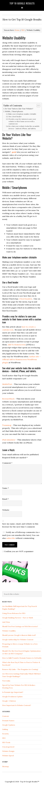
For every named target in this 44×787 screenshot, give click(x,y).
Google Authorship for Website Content (17, 640)
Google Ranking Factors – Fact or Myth (17, 618)
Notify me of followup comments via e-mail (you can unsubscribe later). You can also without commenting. (21, 535)
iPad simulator (8, 440)
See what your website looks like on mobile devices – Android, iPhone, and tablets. (23, 127)
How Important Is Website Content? (16, 705)
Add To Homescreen (16, 344)
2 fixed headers (25, 299)
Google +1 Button (9, 701)
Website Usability (9, 631)
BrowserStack (8, 399)
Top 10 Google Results (22, 3)
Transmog (6, 425)
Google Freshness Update (12, 697)
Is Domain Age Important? (12, 692)
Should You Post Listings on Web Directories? (20, 626)
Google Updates (8, 725)
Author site (34, 356)
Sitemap (5, 766)
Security (5, 734)
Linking (5, 729)
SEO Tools (6, 742)
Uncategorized (8, 747)
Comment (7, 463)
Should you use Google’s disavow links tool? (19, 635)
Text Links (6, 681)
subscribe (10, 538)
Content (5, 716)
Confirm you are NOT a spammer (18, 551)
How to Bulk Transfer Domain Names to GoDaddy (21, 658)
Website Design (8, 751)
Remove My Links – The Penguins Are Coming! (20, 669)
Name (5, 488)
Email (5, 499)
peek (14, 152)
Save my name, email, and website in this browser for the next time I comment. (20, 525)
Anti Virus (6, 622)
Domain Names (8, 721)
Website (5, 510)
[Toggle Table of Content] (37, 105)
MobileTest (7, 384)
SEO (4, 738)
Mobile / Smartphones (14, 111)
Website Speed (8, 756)
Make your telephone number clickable (22, 114)
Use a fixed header (15, 117)
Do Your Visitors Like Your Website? (19, 109)
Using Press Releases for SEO (13, 613)
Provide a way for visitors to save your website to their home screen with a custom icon (22, 121)
